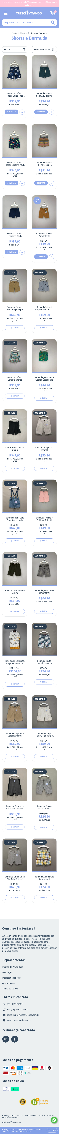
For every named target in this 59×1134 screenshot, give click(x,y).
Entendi (52, 1130)
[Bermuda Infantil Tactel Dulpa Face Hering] (22, 112)
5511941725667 (15, 1004)
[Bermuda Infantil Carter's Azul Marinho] (22, 252)
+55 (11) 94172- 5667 (17, 1009)
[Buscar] (52, 22)
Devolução (7, 972)
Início (14, 33)
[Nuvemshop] (11, 1122)
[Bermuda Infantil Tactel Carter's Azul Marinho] (22, 183)
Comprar (11, 112)
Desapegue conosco (11, 978)
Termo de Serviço (10, 988)
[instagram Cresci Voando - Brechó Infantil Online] (5, 1039)
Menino (23, 33)
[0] (52, 14)
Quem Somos (8, 983)
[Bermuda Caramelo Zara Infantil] (51, 256)
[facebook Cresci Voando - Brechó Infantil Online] (14, 1039)
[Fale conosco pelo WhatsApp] (54, 1120)
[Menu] (5, 13)
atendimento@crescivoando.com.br (23, 1015)
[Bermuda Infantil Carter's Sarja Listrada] (51, 183)
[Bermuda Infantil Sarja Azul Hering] (51, 112)
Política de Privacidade (12, 967)
